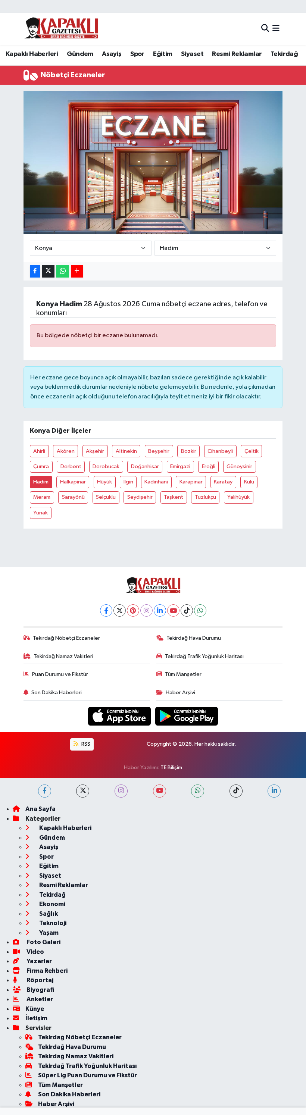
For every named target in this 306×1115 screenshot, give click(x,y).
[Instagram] (146, 610)
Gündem (80, 54)
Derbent (70, 466)
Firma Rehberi (46, 971)
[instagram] (121, 791)
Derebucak (106, 466)
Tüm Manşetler (183, 674)
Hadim (41, 482)
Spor (137, 54)
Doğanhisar (145, 466)
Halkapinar (73, 482)
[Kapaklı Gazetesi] (61, 28)
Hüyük (104, 482)
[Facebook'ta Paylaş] (35, 271)
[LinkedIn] (160, 610)
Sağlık (48, 914)
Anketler (39, 999)
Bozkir (188, 451)
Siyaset (192, 54)
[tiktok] (236, 791)
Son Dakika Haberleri (56, 692)
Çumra (41, 466)
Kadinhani (156, 482)
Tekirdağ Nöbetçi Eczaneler (66, 638)
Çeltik (251, 451)
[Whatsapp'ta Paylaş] (62, 271)
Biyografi (39, 990)
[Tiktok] (187, 610)
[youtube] (159, 791)
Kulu (249, 482)
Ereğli (208, 466)
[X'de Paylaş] (48, 271)
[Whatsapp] (200, 610)
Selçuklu (106, 497)
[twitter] (82, 791)
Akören (66, 451)
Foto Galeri (42, 942)
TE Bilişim (171, 767)
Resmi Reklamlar (237, 54)
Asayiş (111, 54)
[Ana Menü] (276, 28)
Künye (34, 1009)
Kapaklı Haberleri (32, 54)
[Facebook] (106, 610)
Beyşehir (158, 451)
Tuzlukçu (205, 497)
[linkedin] (274, 791)
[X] (119, 610)
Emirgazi (180, 466)
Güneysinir (239, 466)
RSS (85, 744)
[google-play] (187, 716)
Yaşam (48, 933)
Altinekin (126, 451)
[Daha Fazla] (77, 271)
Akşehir (95, 451)
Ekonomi (51, 904)
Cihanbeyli (220, 451)
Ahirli (39, 451)
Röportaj (39, 980)
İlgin (128, 482)
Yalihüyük (238, 497)
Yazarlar (38, 961)
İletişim (36, 1018)
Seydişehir (140, 497)
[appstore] (120, 716)
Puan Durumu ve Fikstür (60, 674)
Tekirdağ (284, 54)
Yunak (40, 513)
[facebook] (44, 791)
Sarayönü (73, 497)
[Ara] (265, 28)
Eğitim (162, 54)
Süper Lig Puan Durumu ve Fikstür (87, 1075)
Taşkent (173, 497)
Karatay (223, 482)
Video (34, 952)
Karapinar (191, 482)
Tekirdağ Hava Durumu (193, 638)
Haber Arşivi (180, 692)
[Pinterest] (133, 610)
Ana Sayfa (40, 809)
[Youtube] (173, 610)
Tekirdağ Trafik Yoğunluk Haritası (204, 656)
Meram (41, 497)
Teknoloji (52, 923)
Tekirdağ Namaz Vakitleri (63, 656)
